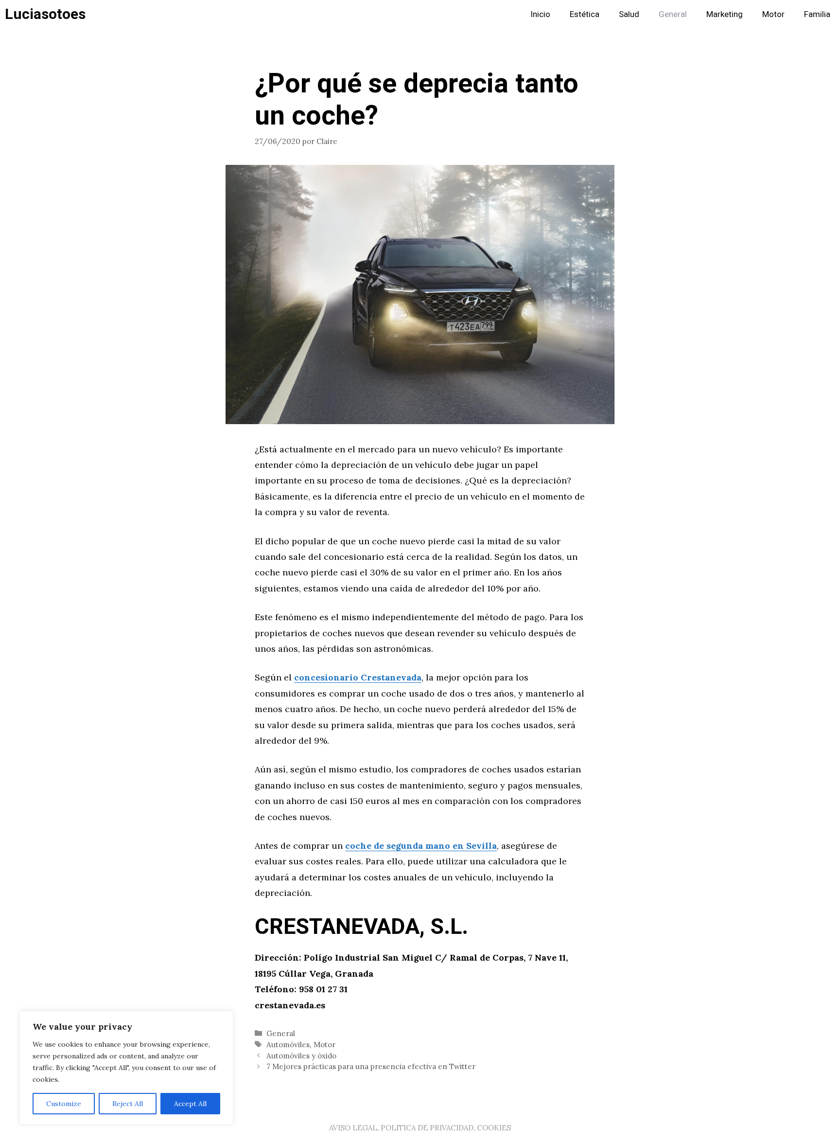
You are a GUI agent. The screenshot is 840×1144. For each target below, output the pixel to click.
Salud (629, 14)
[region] (126, 1068)
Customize (63, 1103)
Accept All (190, 1103)
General (673, 14)
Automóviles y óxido (301, 1055)
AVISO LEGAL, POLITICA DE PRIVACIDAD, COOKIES (420, 1127)
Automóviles (288, 1044)
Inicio (540, 14)
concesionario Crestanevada (357, 677)
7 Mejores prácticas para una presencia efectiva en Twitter (370, 1066)
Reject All (127, 1103)
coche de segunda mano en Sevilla (421, 845)
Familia (817, 14)
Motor (773, 14)
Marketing (724, 14)
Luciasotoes (45, 14)
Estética (584, 14)
